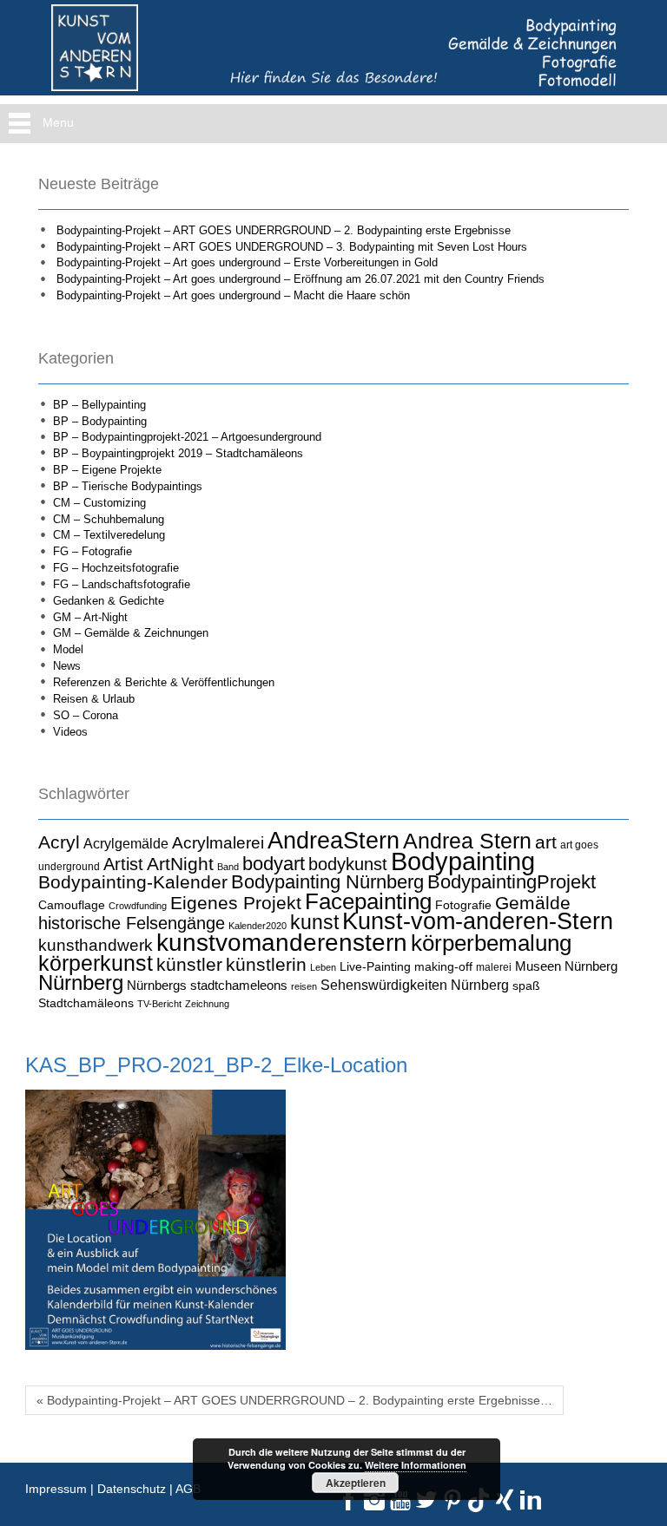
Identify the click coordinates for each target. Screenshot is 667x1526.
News (67, 665)
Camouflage (71, 905)
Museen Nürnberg (566, 966)
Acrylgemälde (125, 843)
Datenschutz (131, 1489)
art (546, 842)
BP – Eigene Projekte (107, 469)
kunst (314, 922)
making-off (443, 966)
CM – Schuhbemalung (108, 519)
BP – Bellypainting (99, 404)
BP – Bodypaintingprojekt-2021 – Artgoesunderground (187, 436)
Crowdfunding (138, 906)
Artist (123, 864)
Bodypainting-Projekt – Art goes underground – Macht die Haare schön (233, 295)
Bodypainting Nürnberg (327, 882)
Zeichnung (207, 1004)
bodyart (273, 863)
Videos (70, 731)
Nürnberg (80, 982)
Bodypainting (463, 861)
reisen (304, 986)
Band (228, 866)
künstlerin (266, 964)
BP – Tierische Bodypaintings (127, 486)
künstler (189, 964)
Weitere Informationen (415, 1464)
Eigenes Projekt (235, 903)
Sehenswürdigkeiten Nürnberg (414, 984)
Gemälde (533, 903)
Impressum (56, 1489)
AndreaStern (333, 840)
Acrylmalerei (218, 843)
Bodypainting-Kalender (133, 882)
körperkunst (95, 963)
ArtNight (180, 864)
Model (68, 649)
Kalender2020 (257, 925)
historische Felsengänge (131, 923)
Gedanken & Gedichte (108, 600)
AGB (188, 1489)
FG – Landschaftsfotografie (121, 584)
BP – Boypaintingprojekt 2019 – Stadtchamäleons (178, 453)
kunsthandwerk (95, 945)
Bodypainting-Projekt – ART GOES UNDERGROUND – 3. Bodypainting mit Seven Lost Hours (291, 246)
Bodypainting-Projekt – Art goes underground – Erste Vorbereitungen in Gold (247, 262)
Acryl (59, 842)
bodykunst (347, 864)
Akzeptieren (356, 1482)
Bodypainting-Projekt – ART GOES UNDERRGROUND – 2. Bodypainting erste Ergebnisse (283, 230)
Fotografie (463, 905)
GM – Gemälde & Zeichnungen (130, 632)
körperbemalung (491, 943)
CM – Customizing (99, 502)
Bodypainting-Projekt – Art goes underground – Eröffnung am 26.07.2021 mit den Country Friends (300, 278)
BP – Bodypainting (100, 421)
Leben (323, 967)
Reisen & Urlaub (94, 698)
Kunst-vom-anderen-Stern (477, 921)
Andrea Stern (467, 841)
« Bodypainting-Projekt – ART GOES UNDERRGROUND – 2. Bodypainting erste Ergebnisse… (294, 1400)
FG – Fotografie (92, 551)
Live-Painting (375, 966)
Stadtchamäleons (86, 1003)
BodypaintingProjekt (511, 882)
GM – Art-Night (90, 617)
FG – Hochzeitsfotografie (116, 567)
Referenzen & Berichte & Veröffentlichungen (163, 682)
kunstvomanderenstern (281, 942)
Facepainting (368, 901)
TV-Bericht (159, 1004)
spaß (526, 985)
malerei (494, 967)
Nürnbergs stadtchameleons (207, 985)
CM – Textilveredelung (109, 534)
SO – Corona (85, 715)
